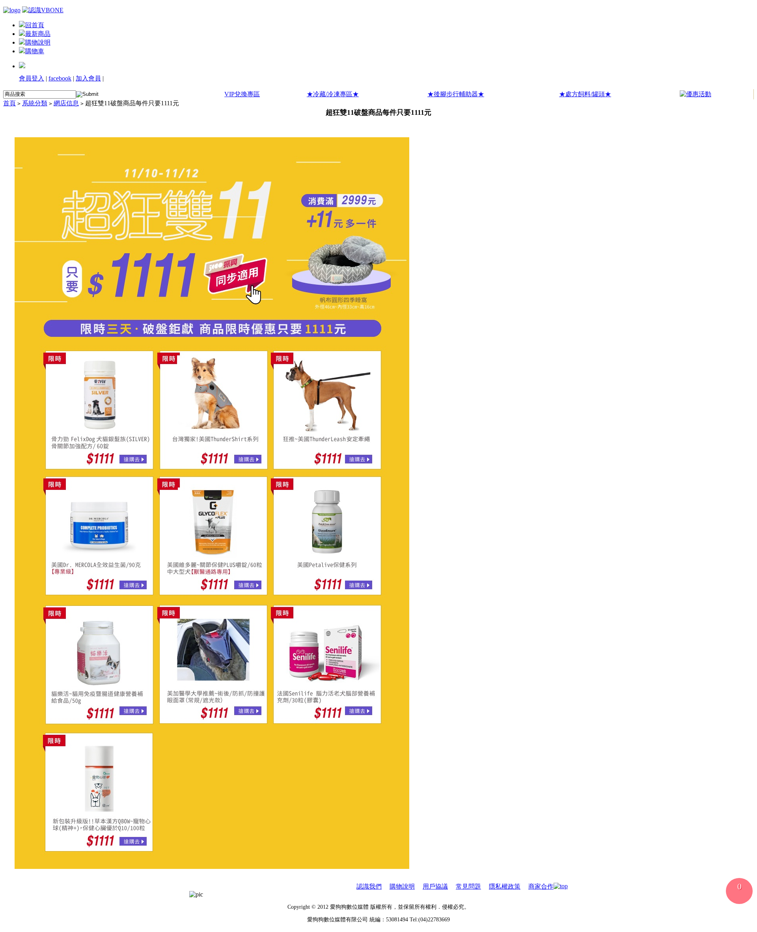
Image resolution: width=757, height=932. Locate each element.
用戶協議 (435, 886)
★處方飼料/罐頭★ (585, 94)
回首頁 (34, 25)
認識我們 (369, 886)
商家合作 (541, 886)
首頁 (9, 103)
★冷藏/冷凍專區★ (333, 94)
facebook (59, 78)
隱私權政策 (504, 886)
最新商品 (37, 33)
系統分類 (34, 103)
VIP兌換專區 (242, 94)
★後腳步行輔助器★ (455, 94)
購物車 (34, 51)
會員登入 (31, 78)
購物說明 (37, 42)
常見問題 (468, 886)
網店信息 (66, 103)
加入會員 (88, 78)
